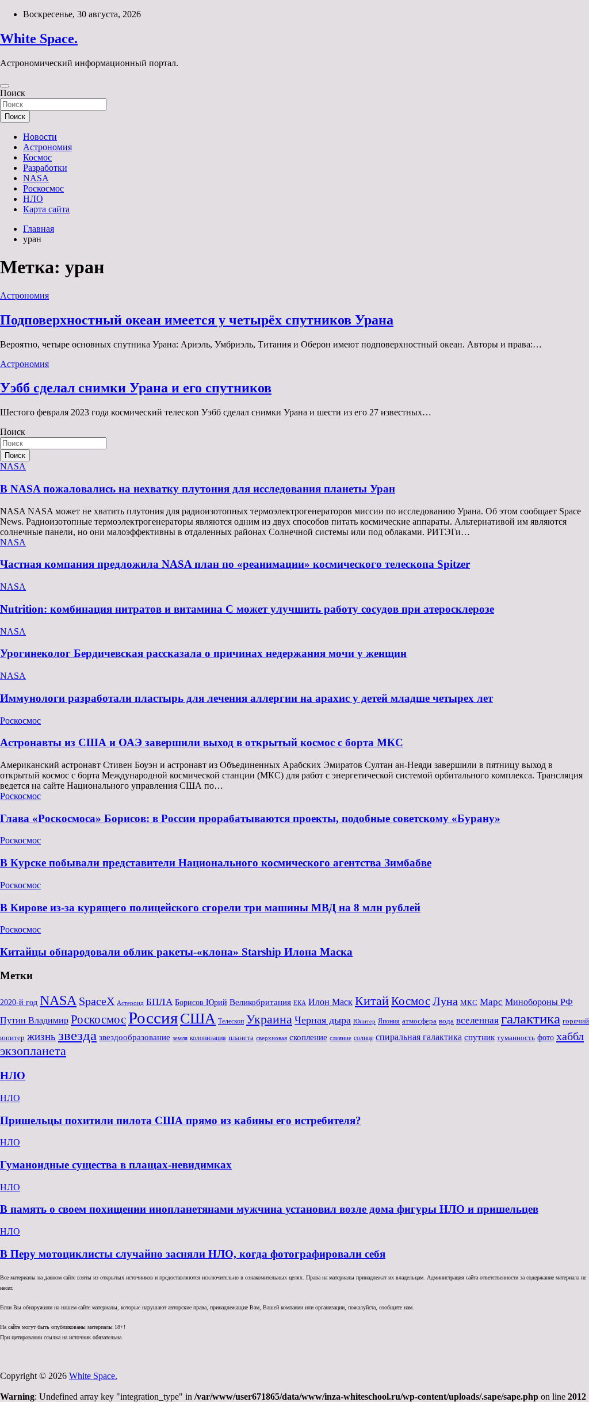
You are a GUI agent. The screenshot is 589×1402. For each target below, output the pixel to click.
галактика (530, 1018)
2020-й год (18, 1002)
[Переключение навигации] (4, 85)
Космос (37, 157)
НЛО (33, 199)
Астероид (130, 1003)
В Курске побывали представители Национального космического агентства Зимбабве (215, 863)
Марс (491, 1001)
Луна (445, 1001)
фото (545, 1037)
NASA (36, 178)
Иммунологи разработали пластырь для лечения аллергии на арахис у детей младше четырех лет (246, 698)
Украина (269, 1019)
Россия (153, 1017)
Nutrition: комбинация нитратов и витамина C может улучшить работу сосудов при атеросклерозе (247, 609)
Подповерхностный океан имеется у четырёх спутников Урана (196, 319)
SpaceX (96, 1001)
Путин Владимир (34, 1020)
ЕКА (299, 1002)
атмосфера (419, 1021)
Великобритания (260, 1002)
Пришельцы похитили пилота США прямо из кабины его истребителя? (180, 1120)
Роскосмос (43, 188)
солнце (363, 1038)
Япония (389, 1021)
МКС (468, 1002)
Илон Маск (330, 1002)
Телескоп (231, 1021)
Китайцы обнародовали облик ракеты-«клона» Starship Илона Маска (176, 952)
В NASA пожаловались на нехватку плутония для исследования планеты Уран (197, 489)
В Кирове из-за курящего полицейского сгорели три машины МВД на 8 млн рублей (210, 907)
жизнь (41, 1036)
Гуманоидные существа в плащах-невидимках (116, 1165)
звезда (77, 1035)
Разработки (45, 168)
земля (180, 1037)
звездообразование (134, 1037)
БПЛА (159, 1001)
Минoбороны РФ (539, 1002)
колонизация (208, 1038)
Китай (372, 1001)
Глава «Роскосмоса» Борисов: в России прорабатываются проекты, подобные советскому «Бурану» (250, 818)
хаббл (570, 1036)
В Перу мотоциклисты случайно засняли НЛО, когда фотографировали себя (192, 1254)
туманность (516, 1037)
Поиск (12, 93)
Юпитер (364, 1021)
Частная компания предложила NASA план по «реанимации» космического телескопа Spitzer (235, 564)
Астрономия (47, 147)
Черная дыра (322, 1020)
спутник (479, 1037)
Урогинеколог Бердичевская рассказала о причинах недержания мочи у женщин (203, 653)
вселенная (477, 1020)
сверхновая (271, 1038)
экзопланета (33, 1051)
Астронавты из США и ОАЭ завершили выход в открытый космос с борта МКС (201, 742)
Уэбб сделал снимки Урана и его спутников (135, 387)
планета (241, 1037)
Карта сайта (46, 209)
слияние (340, 1037)
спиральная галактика (419, 1037)
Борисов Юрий (201, 1002)
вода (446, 1021)
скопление (308, 1037)
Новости (40, 137)
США (198, 1018)
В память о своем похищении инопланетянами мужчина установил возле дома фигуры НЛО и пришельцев (269, 1209)
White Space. (39, 38)
